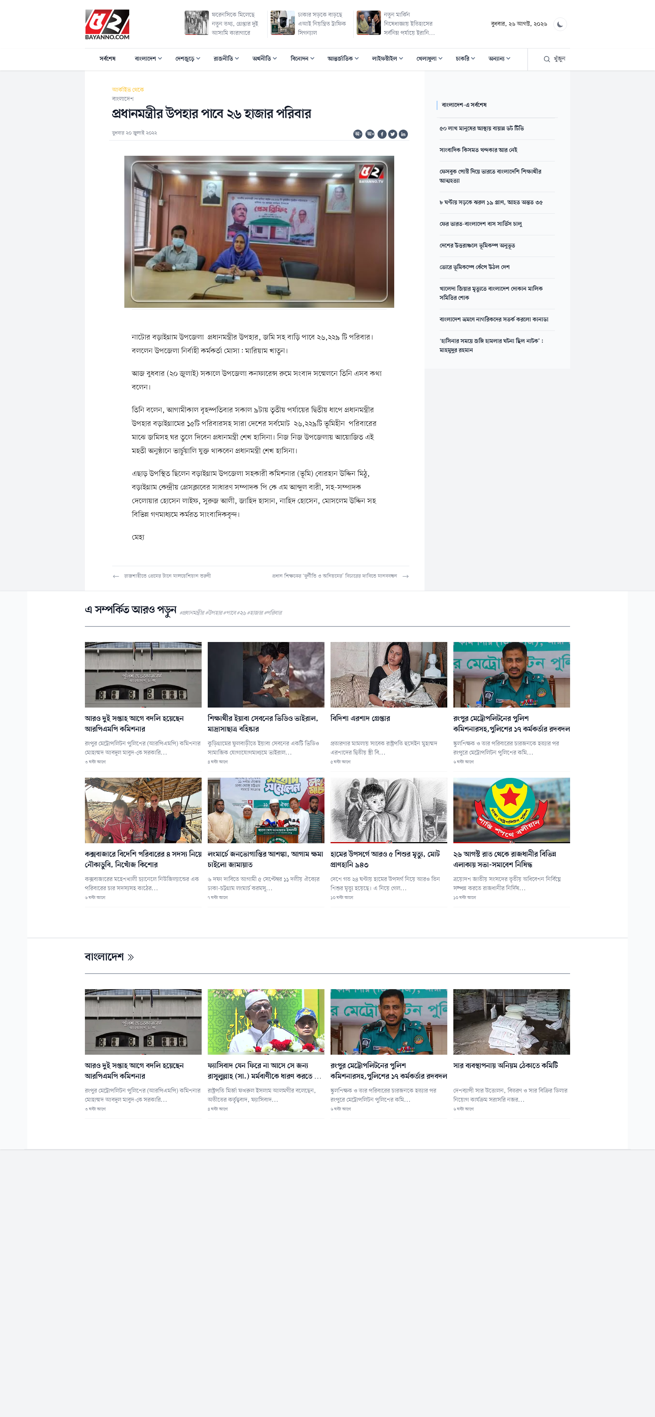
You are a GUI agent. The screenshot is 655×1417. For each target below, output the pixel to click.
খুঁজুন (560, 59)
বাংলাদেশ (151, 59)
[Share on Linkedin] (403, 134)
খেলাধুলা (432, 59)
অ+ (371, 134)
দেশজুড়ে (190, 59)
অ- (358, 134)
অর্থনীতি (267, 59)
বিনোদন (305, 59)
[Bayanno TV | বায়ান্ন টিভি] (107, 24)
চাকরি (468, 59)
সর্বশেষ (108, 59)
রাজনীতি (229, 59)
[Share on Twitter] (392, 134)
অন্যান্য (502, 59)
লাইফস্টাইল (390, 59)
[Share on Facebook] (382, 134)
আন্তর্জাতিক (346, 59)
